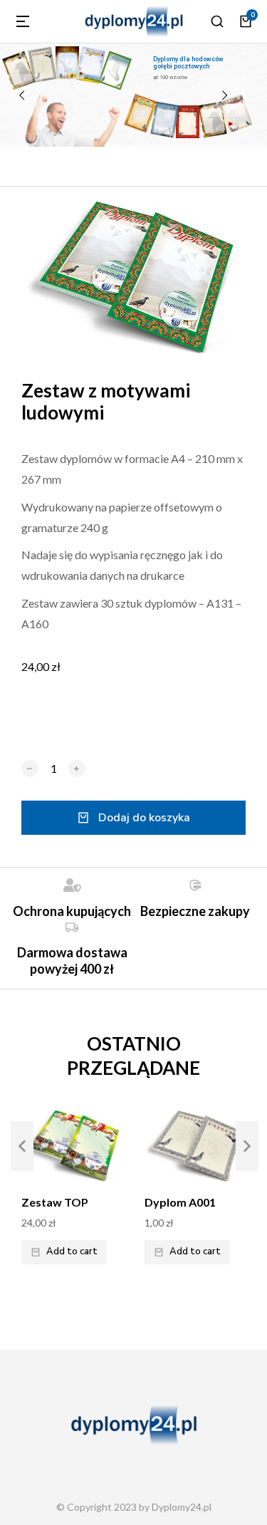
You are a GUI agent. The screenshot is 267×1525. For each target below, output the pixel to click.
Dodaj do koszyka (144, 818)
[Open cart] (246, 21)
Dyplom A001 (180, 1202)
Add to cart (72, 1251)
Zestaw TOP (54, 1202)
